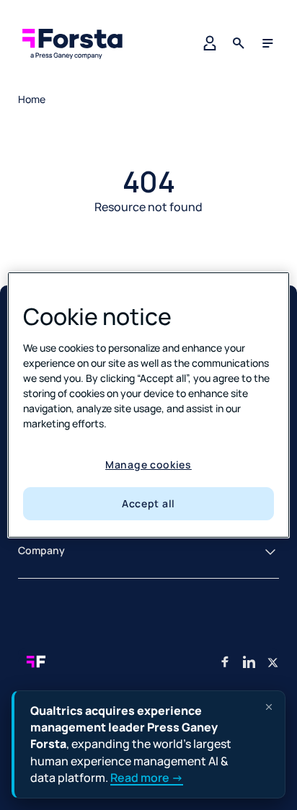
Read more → (146, 777)
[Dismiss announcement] (269, 707)
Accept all (148, 503)
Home (31, 99)
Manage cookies (148, 464)
